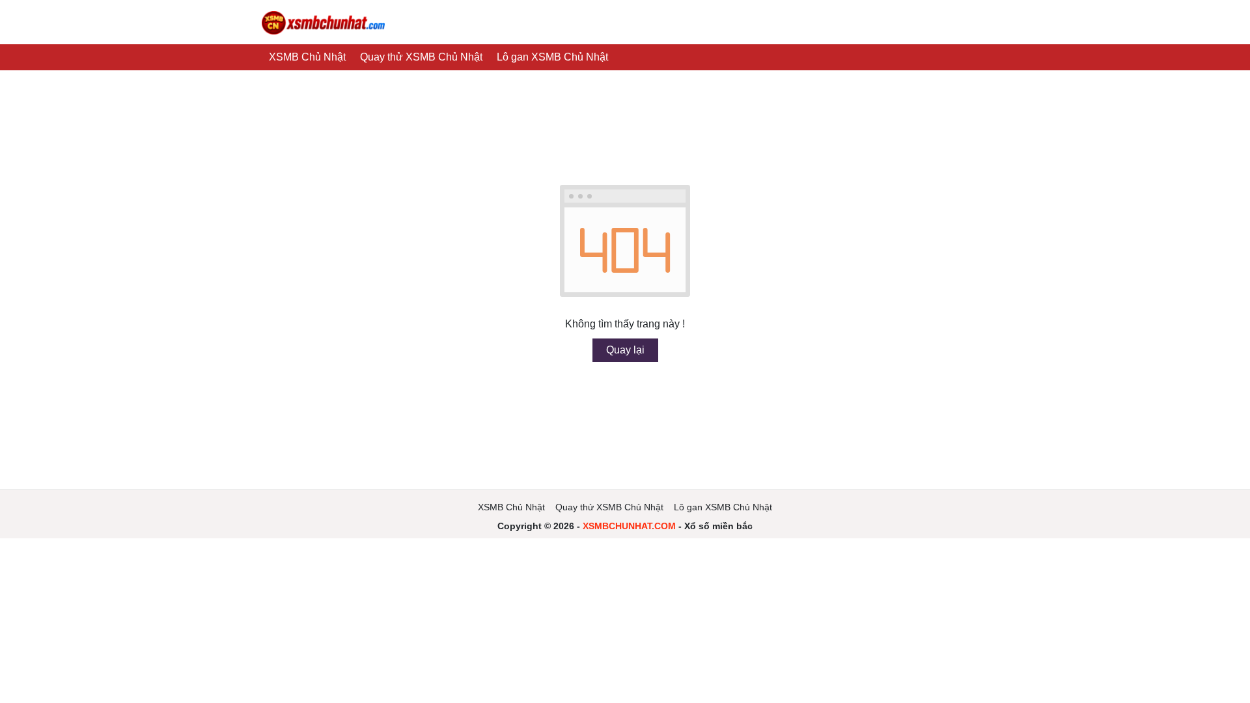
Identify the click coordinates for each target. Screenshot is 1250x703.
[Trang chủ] (323, 22)
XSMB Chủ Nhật (307, 56)
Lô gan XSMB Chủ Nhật (552, 56)
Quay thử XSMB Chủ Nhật (421, 56)
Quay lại (625, 349)
